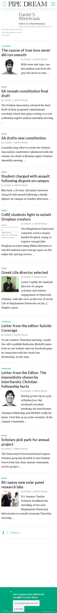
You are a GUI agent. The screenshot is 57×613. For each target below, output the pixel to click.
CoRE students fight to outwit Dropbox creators (26, 216)
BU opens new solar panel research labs (22, 484)
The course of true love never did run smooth (25, 52)
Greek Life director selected (24, 272)
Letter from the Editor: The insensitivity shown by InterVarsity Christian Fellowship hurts (23, 379)
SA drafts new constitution (23, 138)
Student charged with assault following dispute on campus (25, 178)
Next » (16, 532)
